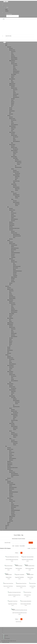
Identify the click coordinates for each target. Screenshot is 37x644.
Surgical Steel (13, 127)
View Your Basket (14, 538)
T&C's (6, 526)
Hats (12, 106)
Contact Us (7, 525)
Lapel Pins (13, 75)
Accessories (9, 46)
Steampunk (13, 220)
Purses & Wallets (12, 110)
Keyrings (10, 107)
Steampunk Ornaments (17, 235)
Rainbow (12, 246)
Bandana (12, 103)
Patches (12, 77)
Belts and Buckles (12, 78)
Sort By (29, 548)
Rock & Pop (15, 69)
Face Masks (13, 98)
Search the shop (18, 621)
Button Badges (13, 74)
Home (6, 43)
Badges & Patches (12, 60)
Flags (10, 284)
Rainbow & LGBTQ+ (16, 71)
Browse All (11, 48)
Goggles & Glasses (12, 83)
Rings (12, 142)
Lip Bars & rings (13, 184)
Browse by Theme (12, 49)
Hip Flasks (11, 226)
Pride (14, 263)
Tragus (14, 182)
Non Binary (13, 254)
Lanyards (10, 109)
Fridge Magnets (11, 225)
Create (8, 642)
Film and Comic (13, 120)
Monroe (12, 191)
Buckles (12, 81)
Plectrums (11, 238)
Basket (6, 9)
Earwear (12, 168)
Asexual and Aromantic (15, 248)
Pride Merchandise (12, 484)
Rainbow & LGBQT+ (14, 59)
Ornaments (11, 229)
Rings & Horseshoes (18, 167)
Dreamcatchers (11, 223)
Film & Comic (13, 51)
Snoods (12, 100)
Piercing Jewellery (12, 144)
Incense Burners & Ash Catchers (14, 228)
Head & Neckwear (12, 84)
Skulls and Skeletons (14, 124)
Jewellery (8, 115)
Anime (12, 52)
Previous (16, 552)
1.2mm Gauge (15, 158)
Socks (10, 112)
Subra (13, 545)
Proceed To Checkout (21, 538)
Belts (12, 80)
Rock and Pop (13, 216)
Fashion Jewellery (12, 132)
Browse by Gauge (14, 156)
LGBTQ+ (8, 240)
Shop (6, 45)
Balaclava (12, 101)
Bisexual (12, 251)
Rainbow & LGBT (15, 94)
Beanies (12, 104)
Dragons (12, 217)
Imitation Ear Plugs (14, 420)
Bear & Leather (13, 249)
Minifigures (11, 222)
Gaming (12, 54)
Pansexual (12, 255)
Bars (15, 165)
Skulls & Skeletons (14, 57)
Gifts (8, 206)
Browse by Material (12, 126)
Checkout (6, 10)
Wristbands (11, 113)
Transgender (13, 257)
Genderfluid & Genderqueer (15, 252)
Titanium (12, 129)
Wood (12, 130)
